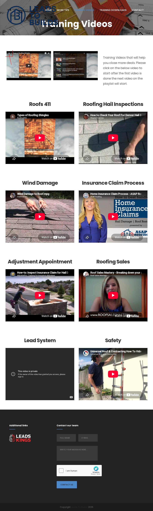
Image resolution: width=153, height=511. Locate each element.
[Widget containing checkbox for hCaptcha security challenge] (79, 470)
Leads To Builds (79, 507)
